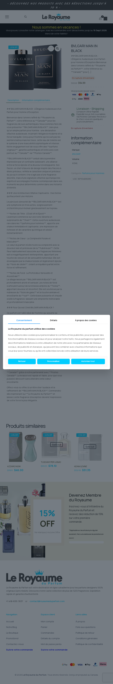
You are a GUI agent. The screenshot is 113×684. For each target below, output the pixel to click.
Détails (53, 320)
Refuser (22, 361)
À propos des (86, 320)
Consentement (24, 320)
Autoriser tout (88, 361)
